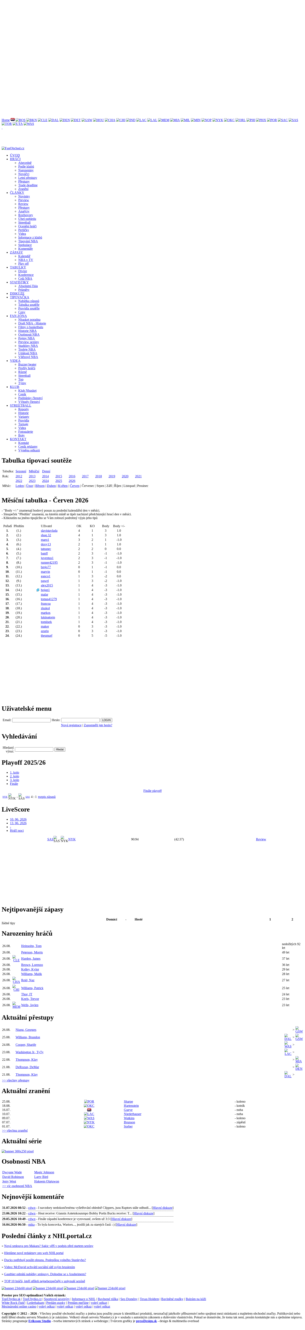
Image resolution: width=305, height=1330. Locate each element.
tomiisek (46, 622)
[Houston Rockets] (98, 120)
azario (45, 631)
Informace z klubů (30, 237)
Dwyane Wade (12, 1172)
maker (45, 626)
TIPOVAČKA (19, 297)
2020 (125, 476)
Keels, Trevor (30, 999)
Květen (63, 486)
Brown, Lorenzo (32, 965)
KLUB (14, 387)
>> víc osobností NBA (17, 1186)
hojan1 (45, 590)
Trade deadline (28, 185)
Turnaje (23, 424)
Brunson (129, 1122)
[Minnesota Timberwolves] (196, 120)
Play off (23, 263)
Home (6, 120)
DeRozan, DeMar (27, 1067)
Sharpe (128, 1101)
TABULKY (18, 267)
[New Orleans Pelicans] (206, 120)
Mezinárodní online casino (19, 1306)
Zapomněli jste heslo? (98, 725)
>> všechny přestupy (15, 1080)
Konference (26, 275)
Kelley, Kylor (30, 969)
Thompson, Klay (27, 1059)
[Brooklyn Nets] (31, 120)
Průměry (23, 289)
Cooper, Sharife (26, 1044)
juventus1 (47, 558)
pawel (45, 581)
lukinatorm (48, 617)
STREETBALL (20, 405)
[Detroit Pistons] (76, 120)
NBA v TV (25, 260)
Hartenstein (131, 1105)
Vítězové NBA (28, 357)
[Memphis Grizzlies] (163, 120)
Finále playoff (152, 790)
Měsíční (34, 471)
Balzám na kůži (196, 1299)
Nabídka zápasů (28, 301)
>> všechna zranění (15, 1130)
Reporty (23, 409)
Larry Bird (41, 1177)
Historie (23, 413)
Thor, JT (26, 994)
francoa (46, 603)
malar (44, 594)
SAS (28, 797)
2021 (138, 476)
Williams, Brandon (28, 1037)
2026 (72, 481)
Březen (40, 486)
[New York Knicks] (217, 120)
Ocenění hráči (27, 226)
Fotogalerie (25, 431)
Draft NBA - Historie (32, 323)
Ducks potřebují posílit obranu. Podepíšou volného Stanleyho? (45, 1260)
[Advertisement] (126, 31)
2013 (32, 476)
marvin (45, 571)
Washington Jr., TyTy (30, 1052)
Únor (29, 486)
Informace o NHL (83, 1299)
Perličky (23, 230)
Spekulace (25, 245)
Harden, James (30, 958)
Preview (23, 200)
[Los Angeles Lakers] (152, 120)
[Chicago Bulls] (120, 120)
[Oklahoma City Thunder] (229, 120)
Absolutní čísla (28, 286)
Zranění (23, 189)
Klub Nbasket (27, 390)
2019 (112, 476)
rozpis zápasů (47, 796)
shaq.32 (46, 535)
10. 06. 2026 (18, 819)
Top (20, 379)
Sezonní (21, 471)
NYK (4, 797)
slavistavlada (49, 530)
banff (44, 553)
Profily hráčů (26, 368)
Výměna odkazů (29, 450)
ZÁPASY (16, 252)
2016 (72, 476)
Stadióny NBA (28, 345)
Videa (22, 233)
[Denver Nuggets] (65, 120)
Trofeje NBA (27, 349)
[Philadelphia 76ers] (250, 120)
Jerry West (9, 1181)
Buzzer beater (27, 364)
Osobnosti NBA (29, 334)
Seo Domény (129, 1299)
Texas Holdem (149, 1299)
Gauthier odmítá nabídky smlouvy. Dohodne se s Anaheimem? (45, 1274)
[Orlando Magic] (240, 120)
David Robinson (13, 1177)
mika (31, 1224)
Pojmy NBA (26, 338)
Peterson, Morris (32, 952)
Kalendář (24, 256)
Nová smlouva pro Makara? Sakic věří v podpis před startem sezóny (48, 1246)
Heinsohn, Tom (31, 946)
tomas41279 (49, 599)
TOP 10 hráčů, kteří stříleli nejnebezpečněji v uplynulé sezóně (44, 1281)
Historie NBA (27, 331)
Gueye (128, 1110)
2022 (19, 481)
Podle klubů (26, 166)
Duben (51, 486)
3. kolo (14, 780)
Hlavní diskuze (162, 1207)
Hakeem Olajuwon (46, 1181)
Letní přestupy (27, 177)
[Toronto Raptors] (7, 124)
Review (23, 204)
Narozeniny (26, 170)
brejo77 (46, 567)
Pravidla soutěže (29, 308)
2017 (85, 476)
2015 (58, 476)
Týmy (22, 383)
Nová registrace (71, 725)
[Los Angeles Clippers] (141, 120)
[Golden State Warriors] (87, 120)
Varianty (23, 416)
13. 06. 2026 (18, 823)
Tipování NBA (28, 241)
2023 (32, 481)
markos (45, 612)
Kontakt (23, 443)
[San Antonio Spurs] (293, 120)
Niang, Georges (26, 1029)
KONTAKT (18, 439)
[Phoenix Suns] (261, 120)
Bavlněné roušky (172, 1299)
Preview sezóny (28, 342)
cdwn (31, 1207)
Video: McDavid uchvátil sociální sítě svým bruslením (39, 1267)
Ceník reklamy (28, 446)
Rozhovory (25, 215)
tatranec (46, 549)
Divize (22, 271)
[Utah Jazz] (18, 124)
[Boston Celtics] (21, 120)
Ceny (21, 312)
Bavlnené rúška (108, 1299)
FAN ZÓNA (18, 316)
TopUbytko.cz (32, 1299)
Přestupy (24, 181)
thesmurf (46, 635)
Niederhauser (132, 1114)
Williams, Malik (31, 974)
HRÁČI (15, 159)
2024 (45, 481)
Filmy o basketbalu (30, 327)
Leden (20, 486)
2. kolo (14, 776)
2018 (98, 476)
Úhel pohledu (27, 219)
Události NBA (27, 353)
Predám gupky (55, 1302)
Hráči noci (17, 830)
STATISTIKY (19, 282)
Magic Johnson (44, 1172)
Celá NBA (25, 278)
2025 (58, 481)
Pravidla (23, 420)
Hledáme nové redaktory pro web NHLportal (33, 1253)
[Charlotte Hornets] (110, 120)
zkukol (45, 608)
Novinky (24, 196)
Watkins (129, 1118)
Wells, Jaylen (29, 1005)
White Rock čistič (13, 1302)
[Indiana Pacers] (130, 120)
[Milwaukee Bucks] (185, 120)
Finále (14, 783)
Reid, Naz (27, 980)
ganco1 (45, 576)
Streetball (24, 222)
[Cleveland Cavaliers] (43, 120)
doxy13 (46, 544)
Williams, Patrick (32, 988)
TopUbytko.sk (11, 1299)
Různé (22, 372)
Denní (46, 471)
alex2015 (47, 585)
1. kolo (14, 772)
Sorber (128, 1126)
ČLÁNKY (17, 192)
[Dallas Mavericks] (53, 120)
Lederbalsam (35, 1302)
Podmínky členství (30, 398)
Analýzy (23, 211)
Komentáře (25, 248)
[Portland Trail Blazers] (272, 120)
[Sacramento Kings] (283, 120)
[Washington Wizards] (29, 124)
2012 (19, 476)
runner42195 (49, 562)
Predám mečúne (78, 1302)
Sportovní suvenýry (57, 1299)
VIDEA (15, 360)
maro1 (45, 539)
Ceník (22, 394)
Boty (21, 435)
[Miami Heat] (175, 120)
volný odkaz (99, 1302)
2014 (45, 476)
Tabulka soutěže (28, 304)
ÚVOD (15, 155)
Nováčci (23, 174)
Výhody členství (29, 402)
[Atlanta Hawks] (13, 120)
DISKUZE (17, 293)
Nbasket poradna (29, 319)
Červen (74, 486)
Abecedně (25, 163)
